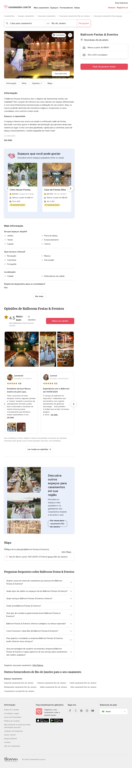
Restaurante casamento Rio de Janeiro (20, 687)
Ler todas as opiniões (38, 449)
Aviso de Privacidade (12, 717)
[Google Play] (56, 722)
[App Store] (42, 722)
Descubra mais (61, 74)
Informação (11, 83)
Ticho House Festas (20, 189)
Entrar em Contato (11, 710)
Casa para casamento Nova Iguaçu (107, 16)
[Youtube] (92, 710)
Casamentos (9, 16)
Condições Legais (11, 713)
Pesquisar (84, 23)
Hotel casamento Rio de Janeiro (83, 683)
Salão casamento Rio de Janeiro (53, 687)
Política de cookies (12, 721)
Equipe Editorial (10, 738)
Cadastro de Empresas (13, 731)
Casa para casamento (47, 16)
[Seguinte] (70, 188)
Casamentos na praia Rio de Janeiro (19, 691)
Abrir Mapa (66, 552)
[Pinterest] (81, 710)
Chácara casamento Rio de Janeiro (51, 683)
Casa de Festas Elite (55, 189)
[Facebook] (70, 710)
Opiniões (37, 83)
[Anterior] (8, 188)
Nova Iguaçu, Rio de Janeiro (96, 40)
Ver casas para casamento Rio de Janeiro (57, 524)
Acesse (111, 7)
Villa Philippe (37, 665)
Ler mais (8, 140)
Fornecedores (66, 7)
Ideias (77, 7)
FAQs (24, 83)
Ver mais (39, 296)
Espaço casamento (26, 16)
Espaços (54, 7)
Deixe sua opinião (60, 321)
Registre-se (122, 7)
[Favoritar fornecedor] (70, 35)
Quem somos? (10, 735)
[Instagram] (87, 710)
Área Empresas (121, 3)
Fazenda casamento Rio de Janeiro (19, 683)
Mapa (50, 83)
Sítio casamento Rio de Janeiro (83, 687)
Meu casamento (41, 7)
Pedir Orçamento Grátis (104, 66)
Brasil (108, 711)
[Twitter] (75, 710)
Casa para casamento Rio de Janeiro (74, 16)
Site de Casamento (12, 746)
